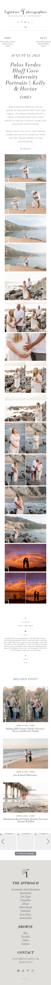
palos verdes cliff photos (11, 648)
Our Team (25, 896)
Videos (25, 940)
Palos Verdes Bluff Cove (20, 644)
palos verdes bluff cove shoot (19, 646)
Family (25, 97)
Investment (25, 892)
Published (26, 910)
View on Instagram (26, 853)
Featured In (26, 917)
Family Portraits (28, 625)
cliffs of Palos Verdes (14, 642)
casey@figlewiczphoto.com (25, 958)
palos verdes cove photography (32, 650)
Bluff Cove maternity (29, 640)
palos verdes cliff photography (37, 646)
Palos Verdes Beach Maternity (30, 642)
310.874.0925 (25, 962)
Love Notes (25, 914)
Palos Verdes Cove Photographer (29, 648)
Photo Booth (25, 907)
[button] (25, 848)
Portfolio (25, 936)
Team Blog (25, 900)
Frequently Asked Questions (25, 889)
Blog (25, 932)
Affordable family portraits (38, 638)
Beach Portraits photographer (13, 640)
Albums (25, 903)
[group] (8, 841)
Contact (25, 943)
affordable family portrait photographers (17, 638)
